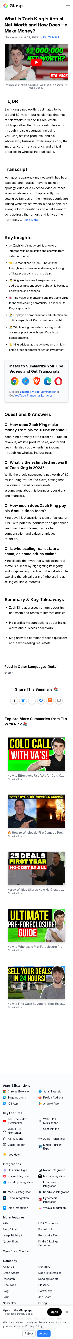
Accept (43, 1333)
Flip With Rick (51, 37)
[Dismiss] (67, 1312)
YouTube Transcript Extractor (33, 395)
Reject (29, 1333)
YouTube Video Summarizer (38, 391)
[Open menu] (68, 5)
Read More (30, 220)
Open (54, 1311)
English (8, 672)
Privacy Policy (33, 1326)
